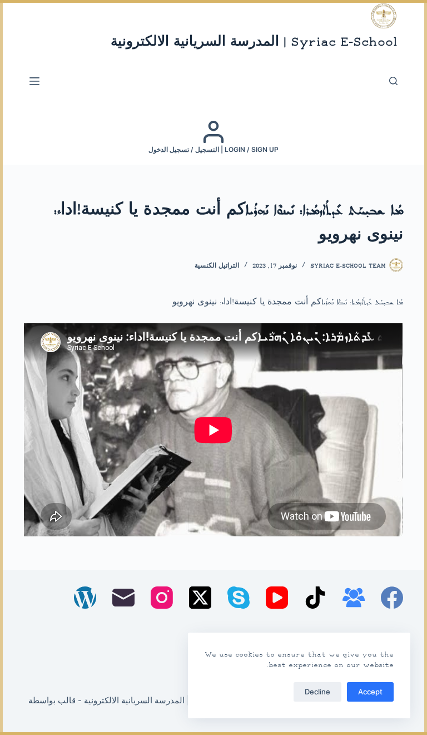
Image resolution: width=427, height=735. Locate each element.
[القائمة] (34, 81)
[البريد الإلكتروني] (123, 597)
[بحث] (393, 81)
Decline (317, 691)
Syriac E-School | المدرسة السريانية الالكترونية (254, 42)
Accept (370, 691)
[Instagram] (162, 597)
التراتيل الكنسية (217, 266)
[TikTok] (315, 597)
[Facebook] (392, 597)
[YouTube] (277, 597)
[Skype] (238, 597)
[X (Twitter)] (200, 597)
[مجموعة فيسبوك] (353, 597)
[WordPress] (85, 597)
